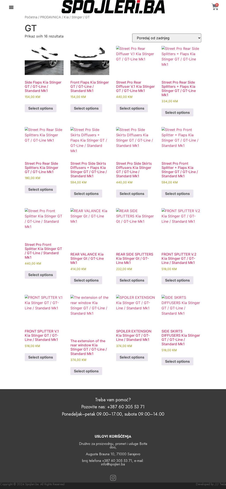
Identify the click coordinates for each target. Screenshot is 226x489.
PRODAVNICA (50, 17)
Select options (40, 108)
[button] (11, 7)
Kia (66, 17)
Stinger (77, 17)
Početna (31, 17)
